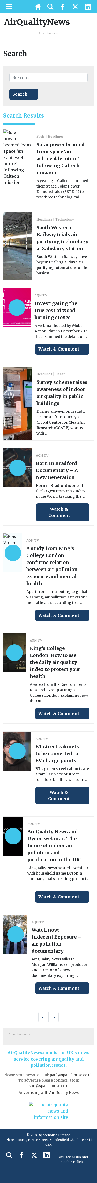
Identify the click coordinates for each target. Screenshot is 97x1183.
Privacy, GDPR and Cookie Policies (73, 1159)
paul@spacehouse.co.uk (72, 1074)
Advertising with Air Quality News (49, 1092)
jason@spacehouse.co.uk (49, 1085)
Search (20, 94)
